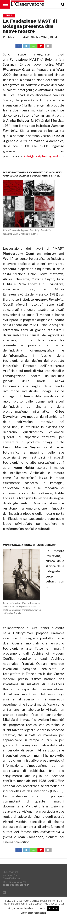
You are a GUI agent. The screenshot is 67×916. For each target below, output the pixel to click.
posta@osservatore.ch (16, 884)
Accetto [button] (53, 908)
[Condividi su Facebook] (18, 45)
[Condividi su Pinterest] (40, 45)
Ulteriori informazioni (33, 912)
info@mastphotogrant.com (44, 156)
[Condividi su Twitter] (26, 45)
